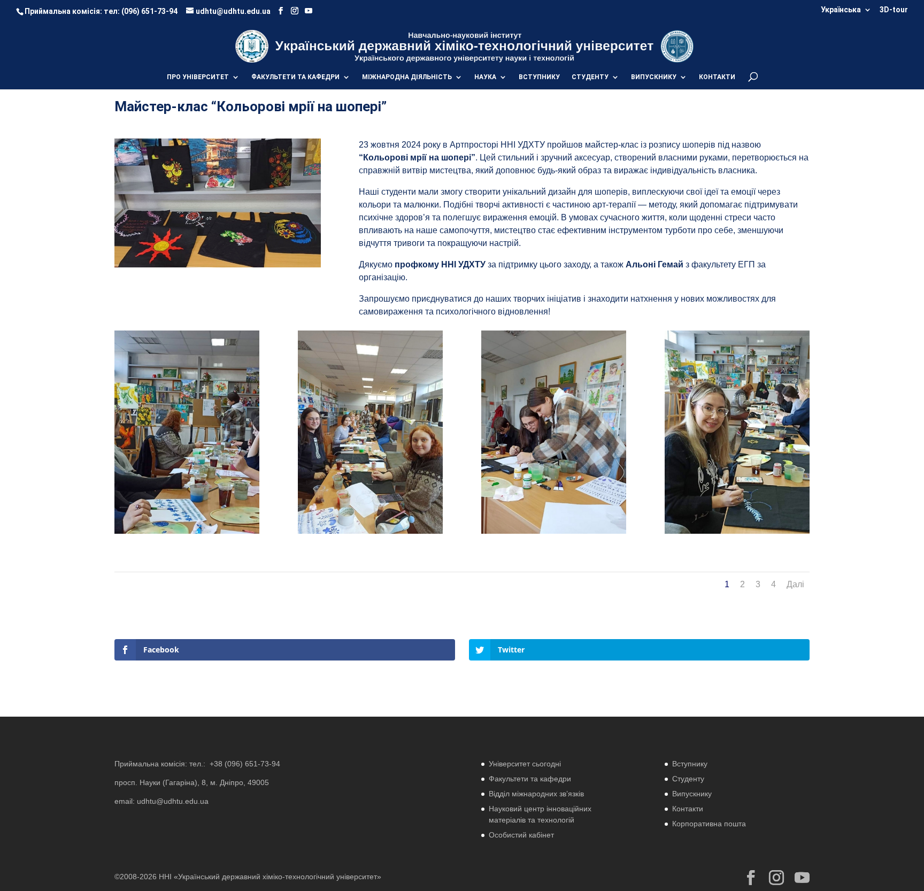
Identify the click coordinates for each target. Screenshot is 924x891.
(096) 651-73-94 (149, 11)
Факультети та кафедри (530, 778)
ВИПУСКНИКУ (653, 77)
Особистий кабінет (521, 835)
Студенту (688, 778)
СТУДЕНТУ (590, 77)
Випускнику (692, 793)
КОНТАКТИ (717, 77)
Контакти (687, 808)
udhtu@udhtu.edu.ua (173, 801)
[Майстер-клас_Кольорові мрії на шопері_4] (553, 533)
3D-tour (894, 10)
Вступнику (689, 763)
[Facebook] (280, 11)
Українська (841, 10)
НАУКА (485, 77)
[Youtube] (308, 11)
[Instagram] (294, 11)
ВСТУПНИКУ (539, 77)
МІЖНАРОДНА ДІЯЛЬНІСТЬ (407, 77)
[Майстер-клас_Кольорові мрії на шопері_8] (186, 533)
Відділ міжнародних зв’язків (536, 793)
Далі (795, 584)
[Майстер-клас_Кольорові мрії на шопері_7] (737, 533)
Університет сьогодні (525, 763)
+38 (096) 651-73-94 (245, 763)
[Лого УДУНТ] (676, 46)
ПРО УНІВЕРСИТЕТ (198, 77)
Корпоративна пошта (709, 823)
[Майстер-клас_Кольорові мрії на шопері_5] (370, 533)
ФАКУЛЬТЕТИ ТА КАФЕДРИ (295, 77)
